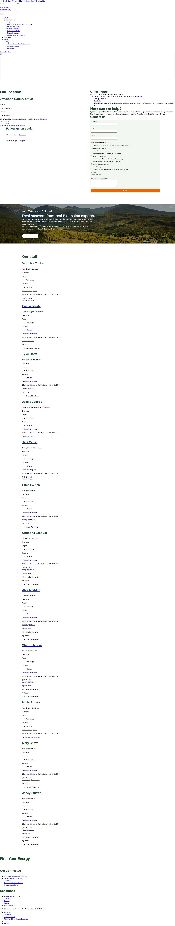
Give (9, 52)
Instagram (22, 141)
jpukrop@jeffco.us (28, 830)
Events (6, 39)
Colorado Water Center (11, 885)
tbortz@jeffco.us (27, 388)
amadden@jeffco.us (28, 625)
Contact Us (3, 52)
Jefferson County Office (29, 291)
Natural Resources (13, 33)
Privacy (6, 921)
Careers (6, 903)
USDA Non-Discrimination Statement (16, 919)
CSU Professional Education (13, 878)
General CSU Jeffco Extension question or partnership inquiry (110, 169)
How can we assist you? (98, 142)
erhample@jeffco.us (28, 520)
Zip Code (93, 135)
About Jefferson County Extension (18, 44)
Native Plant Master (13, 31)
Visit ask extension (30, 236)
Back (2, 14)
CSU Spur (7, 880)
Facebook (22, 135)
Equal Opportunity (9, 917)
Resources (7, 37)
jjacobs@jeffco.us (28, 436)
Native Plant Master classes (100, 151)
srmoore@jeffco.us (28, 682)
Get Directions (42, 119)
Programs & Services (10, 20)
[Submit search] (18, 3)
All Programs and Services (16, 35)
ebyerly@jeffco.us (28, 341)
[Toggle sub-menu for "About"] (8, 42)
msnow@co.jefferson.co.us (31, 780)
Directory (6, 901)
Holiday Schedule (100, 99)
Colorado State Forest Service (13, 883)
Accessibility (8, 914)
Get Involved (11, 48)
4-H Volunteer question (99, 148)
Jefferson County (5, 7)
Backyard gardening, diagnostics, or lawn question (107, 153)
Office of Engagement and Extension (15, 876)
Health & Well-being (13, 26)
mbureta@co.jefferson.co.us (31, 737)
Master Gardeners (13, 28)
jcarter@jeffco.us (27, 479)
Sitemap (6, 923)
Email (92, 128)
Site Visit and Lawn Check (100, 156)
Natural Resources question (101, 164)
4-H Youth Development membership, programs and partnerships (111, 145)
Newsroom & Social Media (12, 896)
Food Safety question (99, 167)
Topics (6, 18)
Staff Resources (9, 905)
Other (94, 172)
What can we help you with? (99, 178)
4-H (8, 22)
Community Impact (13, 46)
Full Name (94, 121)
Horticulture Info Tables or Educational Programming (108, 159)
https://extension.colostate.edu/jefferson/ (13, 125)
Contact (6, 898)
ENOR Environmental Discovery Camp (19, 24)
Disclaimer (7, 912)
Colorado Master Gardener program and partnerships (108, 161)
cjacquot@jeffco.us (28, 570)
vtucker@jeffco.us (28, 300)
